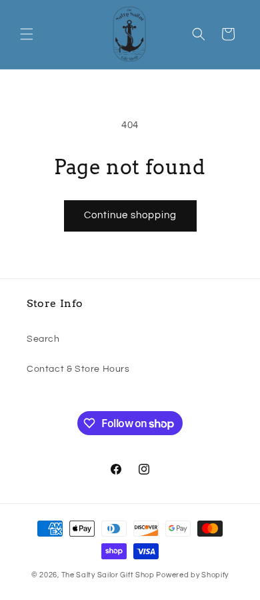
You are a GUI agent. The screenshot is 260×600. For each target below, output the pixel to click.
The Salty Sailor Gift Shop (108, 575)
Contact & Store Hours (78, 369)
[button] (26, 34)
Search (43, 339)
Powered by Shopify (192, 575)
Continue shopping (130, 215)
